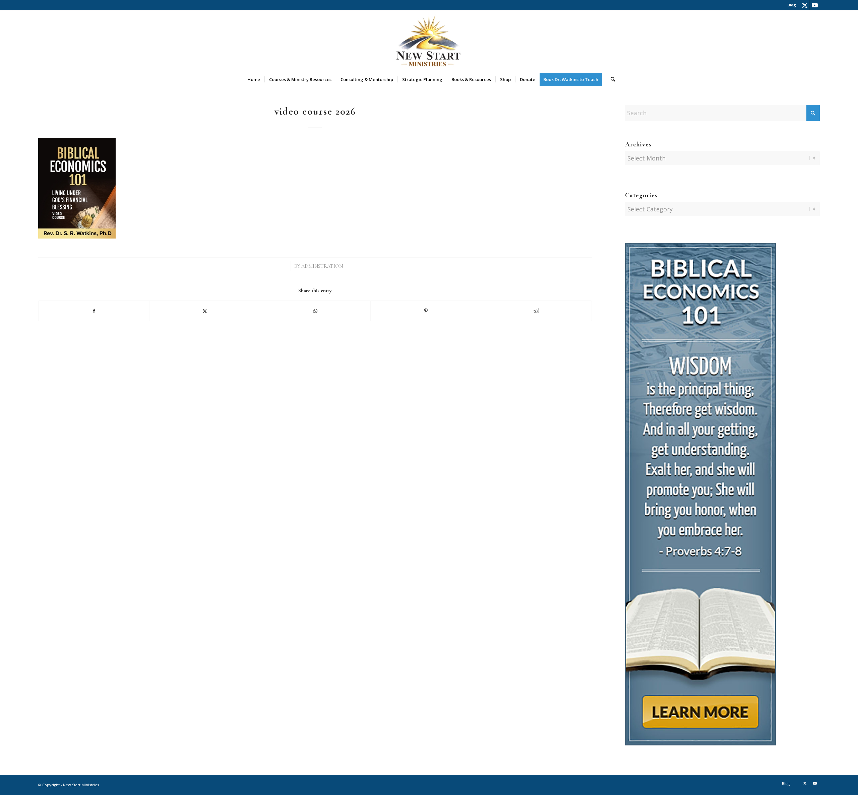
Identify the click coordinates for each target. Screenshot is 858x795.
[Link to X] (804, 5)
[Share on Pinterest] (426, 311)
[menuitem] (790, 5)
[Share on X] (204, 311)
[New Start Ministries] (429, 40)
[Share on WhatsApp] (315, 311)
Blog (792, 4)
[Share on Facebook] (94, 311)
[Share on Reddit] (536, 311)
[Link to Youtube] (815, 5)
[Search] (610, 79)
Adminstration (322, 266)
